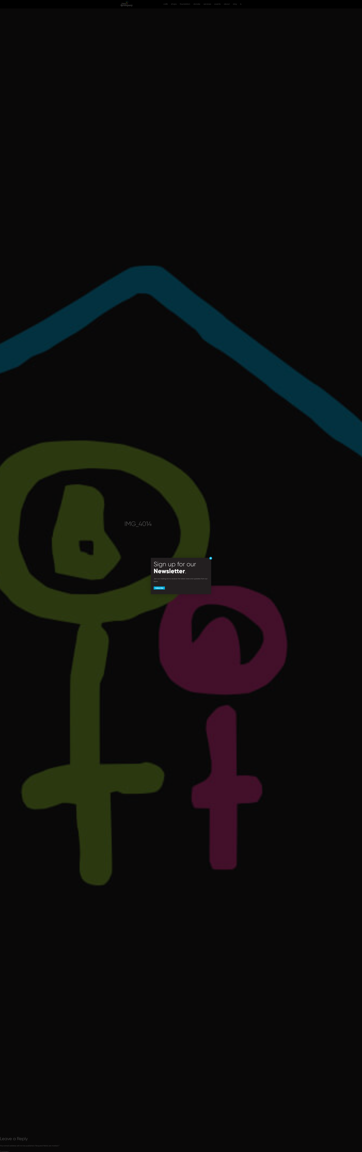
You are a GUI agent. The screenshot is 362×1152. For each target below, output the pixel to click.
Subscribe (159, 588)
